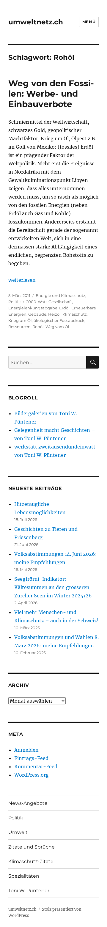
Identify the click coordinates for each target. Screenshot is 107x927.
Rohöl (38, 326)
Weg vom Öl (57, 326)
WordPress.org (31, 775)
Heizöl (54, 314)
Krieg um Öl (20, 320)
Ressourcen (19, 326)
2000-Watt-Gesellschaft (49, 301)
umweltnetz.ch (35, 22)
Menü (88, 21)
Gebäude (37, 314)
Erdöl (64, 308)
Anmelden (26, 750)
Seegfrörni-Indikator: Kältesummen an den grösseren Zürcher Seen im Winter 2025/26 (53, 587)
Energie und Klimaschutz (60, 295)
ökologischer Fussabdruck (59, 320)
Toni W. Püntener (28, 890)
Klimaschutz (74, 314)
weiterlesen (22, 280)
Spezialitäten (23, 876)
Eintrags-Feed (31, 758)
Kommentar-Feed (35, 766)
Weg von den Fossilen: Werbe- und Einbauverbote (51, 93)
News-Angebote (28, 803)
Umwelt (18, 832)
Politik (14, 301)
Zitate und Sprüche (31, 847)
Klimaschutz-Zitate (31, 861)
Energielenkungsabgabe (32, 308)
